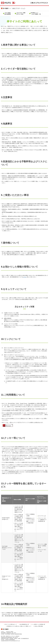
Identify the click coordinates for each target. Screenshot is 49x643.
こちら (24, 277)
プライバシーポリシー (42, 550)
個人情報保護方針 (23, 624)
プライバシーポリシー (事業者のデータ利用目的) (42, 520)
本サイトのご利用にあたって (11, 624)
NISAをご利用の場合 (39, 626)
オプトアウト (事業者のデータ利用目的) (42, 546)
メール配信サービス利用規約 (38, 624)
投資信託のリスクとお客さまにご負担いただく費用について (19, 626)
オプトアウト (41, 515)
